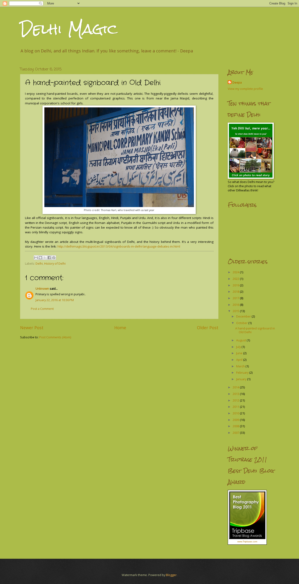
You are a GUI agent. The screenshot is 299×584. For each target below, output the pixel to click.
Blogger (171, 575)
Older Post (207, 327)
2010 (236, 413)
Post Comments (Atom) (55, 337)
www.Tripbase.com (247, 541)
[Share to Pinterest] (53, 257)
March (241, 366)
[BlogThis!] (40, 257)
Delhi (39, 263)
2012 (236, 400)
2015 (236, 311)
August (241, 340)
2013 (236, 394)
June (239, 353)
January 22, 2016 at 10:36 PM (55, 300)
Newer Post (31, 327)
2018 (236, 291)
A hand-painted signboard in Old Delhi (255, 330)
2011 (236, 407)
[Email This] (36, 257)
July (239, 347)
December (244, 316)
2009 (236, 420)
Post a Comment (42, 309)
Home (120, 327)
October (242, 323)
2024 (236, 272)
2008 (236, 426)
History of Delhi (55, 263)
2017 (236, 298)
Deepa (237, 82)
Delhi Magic (69, 28)
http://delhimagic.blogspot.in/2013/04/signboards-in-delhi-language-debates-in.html (118, 246)
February (242, 372)
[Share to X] (45, 257)
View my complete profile (245, 89)
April (239, 360)
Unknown (42, 288)
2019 (236, 285)
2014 (236, 387)
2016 (236, 305)
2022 (236, 279)
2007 (236, 433)
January (241, 379)
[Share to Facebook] (49, 257)
